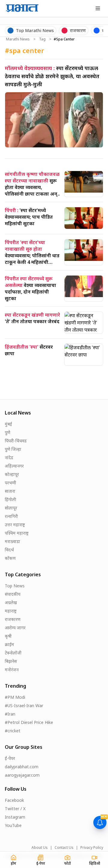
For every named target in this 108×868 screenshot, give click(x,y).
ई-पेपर (10, 758)
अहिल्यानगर (14, 466)
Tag (42, 39)
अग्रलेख (11, 602)
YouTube (13, 825)
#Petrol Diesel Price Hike (29, 722)
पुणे (7, 432)
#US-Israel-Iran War (24, 705)
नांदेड (9, 457)
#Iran (10, 714)
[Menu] (97, 8)
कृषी (8, 636)
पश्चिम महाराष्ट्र (16, 533)
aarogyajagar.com (22, 775)
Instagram (15, 817)
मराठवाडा (12, 541)
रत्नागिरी (11, 516)
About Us (40, 847)
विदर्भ (9, 550)
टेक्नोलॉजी (13, 653)
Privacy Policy (91, 847)
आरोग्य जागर (15, 627)
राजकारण (12, 619)
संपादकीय (12, 594)
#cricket (12, 731)
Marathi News (18, 39)
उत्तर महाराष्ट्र (15, 524)
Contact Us (64, 847)
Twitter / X (15, 808)
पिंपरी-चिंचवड (16, 441)
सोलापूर (11, 508)
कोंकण (10, 558)
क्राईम (9, 644)
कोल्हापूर (12, 474)
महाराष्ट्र (10, 611)
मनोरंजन (12, 669)
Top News (15, 586)
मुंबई (8, 424)
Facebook (14, 800)
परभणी (10, 483)
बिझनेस (11, 661)
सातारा (10, 491)
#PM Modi (15, 697)
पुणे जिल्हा (13, 449)
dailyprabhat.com (21, 766)
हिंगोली (10, 499)
